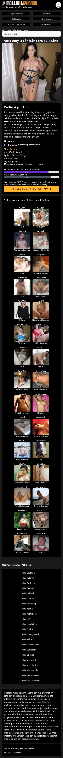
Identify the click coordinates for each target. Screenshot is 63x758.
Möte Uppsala (28, 654)
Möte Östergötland (30, 634)
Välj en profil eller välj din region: (15, 30)
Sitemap (17, 752)
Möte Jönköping (29, 603)
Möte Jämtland (28, 598)
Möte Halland (28, 593)
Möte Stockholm (29, 649)
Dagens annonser (16, 14)
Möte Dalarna (28, 578)
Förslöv (13, 149)
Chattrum (46, 14)
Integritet (8, 752)
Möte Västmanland (30, 675)
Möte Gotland (28, 588)
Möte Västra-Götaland (31, 680)
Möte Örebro (27, 629)
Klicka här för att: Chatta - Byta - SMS (30, 189)
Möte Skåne (27, 639)
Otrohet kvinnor (46, 24)
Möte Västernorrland (31, 670)
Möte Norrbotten (29, 624)
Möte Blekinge (28, 572)
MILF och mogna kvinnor (16, 24)
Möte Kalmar (27, 608)
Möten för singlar (47, 19)
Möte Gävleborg (29, 583)
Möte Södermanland (31, 644)
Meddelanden (16, 19)
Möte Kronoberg (29, 613)
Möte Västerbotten (30, 665)
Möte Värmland (29, 660)
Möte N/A (26, 619)
